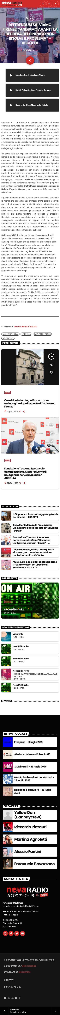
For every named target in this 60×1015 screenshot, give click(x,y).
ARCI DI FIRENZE (29, 966)
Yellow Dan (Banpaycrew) (28, 815)
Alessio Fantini (27, 851)
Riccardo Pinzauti (30, 827)
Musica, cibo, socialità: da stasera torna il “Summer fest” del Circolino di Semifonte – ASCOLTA (35, 564)
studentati (8, 338)
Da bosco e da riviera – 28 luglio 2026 (32, 791)
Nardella (26, 334)
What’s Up (18, 634)
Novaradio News (21, 671)
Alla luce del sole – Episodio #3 (32, 754)
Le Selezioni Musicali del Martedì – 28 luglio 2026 (34, 779)
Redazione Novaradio (25, 326)
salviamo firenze (42, 334)
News (30, 18)
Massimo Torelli (10, 334)
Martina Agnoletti (30, 839)
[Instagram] (5, 933)
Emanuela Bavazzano (34, 864)
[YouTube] (5, 998)
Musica (8, 601)
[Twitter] (16, 933)
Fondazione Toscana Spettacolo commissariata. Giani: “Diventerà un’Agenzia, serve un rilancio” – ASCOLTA (25, 473)
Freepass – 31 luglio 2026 (28, 742)
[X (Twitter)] (9, 998)
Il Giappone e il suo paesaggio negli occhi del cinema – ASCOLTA (35, 515)
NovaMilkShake (14, 609)
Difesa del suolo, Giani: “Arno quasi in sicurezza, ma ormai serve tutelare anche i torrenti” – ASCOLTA (33, 552)
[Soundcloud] (12, 998)
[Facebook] (20, 998)
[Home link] (11, 4)
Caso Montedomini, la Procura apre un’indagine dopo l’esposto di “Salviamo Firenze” (29, 403)
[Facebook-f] (11, 933)
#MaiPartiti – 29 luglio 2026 (30, 766)
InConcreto (25, 972)
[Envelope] (22, 933)
